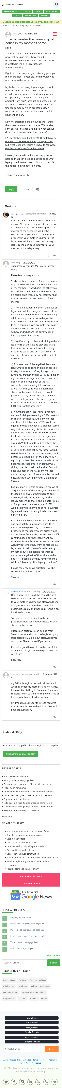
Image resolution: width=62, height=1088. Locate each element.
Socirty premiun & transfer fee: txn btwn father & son (32, 857)
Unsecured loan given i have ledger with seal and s (28, 795)
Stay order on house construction (23, 853)
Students (33, 998)
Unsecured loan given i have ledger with (28, 924)
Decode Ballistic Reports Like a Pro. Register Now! (31, 21)
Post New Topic (31, 1037)
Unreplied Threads (31, 883)
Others (44, 998)
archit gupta (15, 674)
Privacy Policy (24, 1063)
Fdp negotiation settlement (17, 799)
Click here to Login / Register (20, 753)
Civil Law (22, 980)
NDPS (17, 15)
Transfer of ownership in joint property (25, 835)
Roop (15, 33)
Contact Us (36, 1063)
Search (53, 962)
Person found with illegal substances (22, 810)
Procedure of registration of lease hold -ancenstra (28, 784)
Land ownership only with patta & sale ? (26, 846)
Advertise (27, 1060)
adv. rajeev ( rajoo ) (18, 214)
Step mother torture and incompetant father (28, 831)
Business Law (9, 980)
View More (6, 816)
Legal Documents (10, 992)
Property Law (9, 998)
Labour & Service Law (40, 986)
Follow (25, 189)
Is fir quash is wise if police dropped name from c (28, 803)
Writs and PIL (52, 11)
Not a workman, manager (16, 776)
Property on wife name (15, 787)
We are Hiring (15, 1060)
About (5, 1060)
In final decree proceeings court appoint (28, 936)
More (43, 15)
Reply (11, 189)
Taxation (22, 998)
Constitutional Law (38, 980)
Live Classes (12, 11)
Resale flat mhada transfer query (23, 868)
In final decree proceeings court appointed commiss (29, 791)
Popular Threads (32, 1032)
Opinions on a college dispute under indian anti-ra (28, 806)
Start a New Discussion (31, 876)
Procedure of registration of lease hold (27, 930)
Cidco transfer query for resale (21, 842)
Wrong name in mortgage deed (19, 780)
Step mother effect (16, 838)
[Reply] (54, 255)
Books (38, 11)
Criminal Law (8, 986)
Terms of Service (39, 1060)
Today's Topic (31, 1027)
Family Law (23, 986)
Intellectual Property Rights (34, 992)
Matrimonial (30, 15)
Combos (26, 11)
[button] (55, 34)
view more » (53, 955)
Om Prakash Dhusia (18, 592)
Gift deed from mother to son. (21, 850)
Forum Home (31, 1018)
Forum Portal (31, 1022)
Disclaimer (52, 1060)
